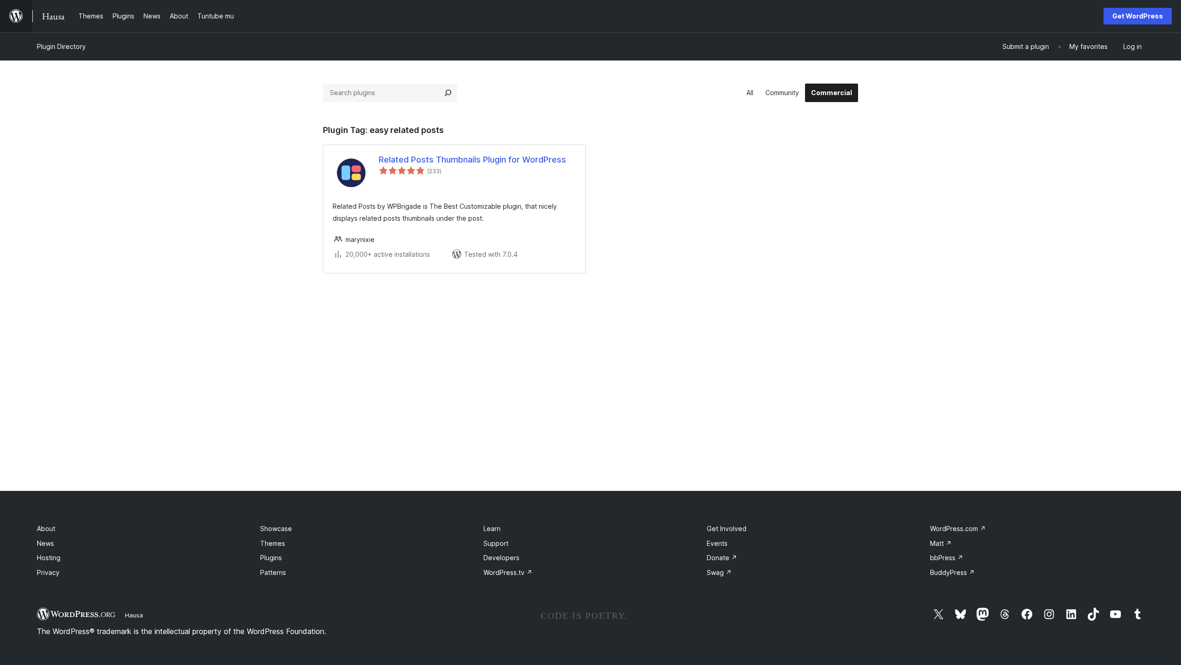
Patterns (273, 572)
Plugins (271, 558)
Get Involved (726, 528)
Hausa (134, 615)
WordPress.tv (507, 572)
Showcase (276, 528)
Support (495, 543)
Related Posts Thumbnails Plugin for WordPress (472, 159)
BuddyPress (952, 572)
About (46, 528)
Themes (272, 543)
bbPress (946, 558)
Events (717, 543)
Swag (719, 572)
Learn (492, 528)
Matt (941, 543)
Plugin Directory (61, 46)
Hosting (48, 558)
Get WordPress (1137, 16)
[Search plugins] (448, 93)
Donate (722, 558)
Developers (501, 558)
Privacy (48, 572)
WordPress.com (958, 528)
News (45, 543)
